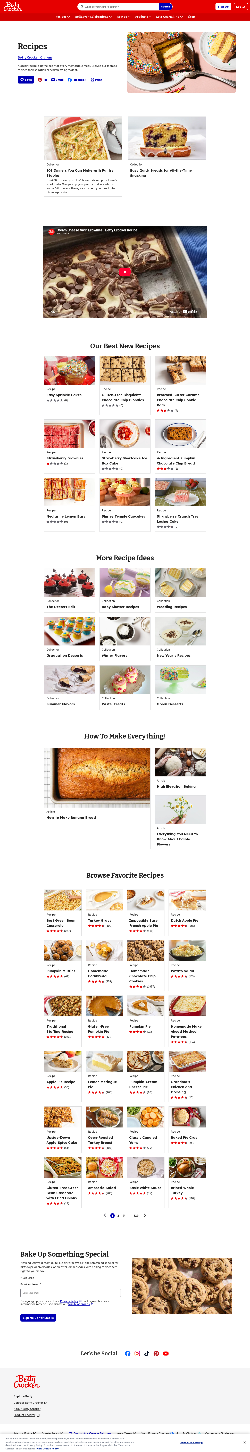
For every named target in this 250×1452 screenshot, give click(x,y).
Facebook (79, 79)
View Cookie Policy (47, 1448)
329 (136, 1215)
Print (98, 79)
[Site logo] (28, 1383)
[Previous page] (105, 1215)
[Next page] (144, 1215)
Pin (45, 79)
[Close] (244, 1442)
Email (60, 80)
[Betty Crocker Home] (12, 6)
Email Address (30, 1284)
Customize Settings (191, 1442)
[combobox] (121, 7)
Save (28, 79)
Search (165, 6)
